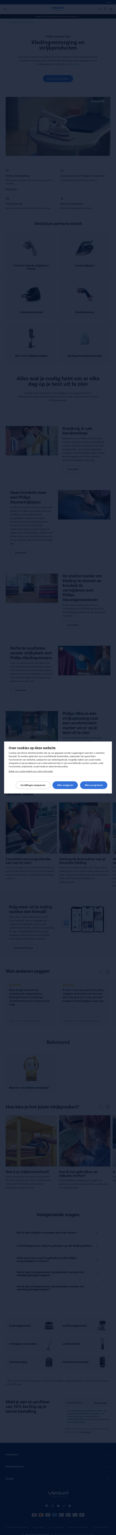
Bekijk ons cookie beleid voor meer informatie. (31, 771)
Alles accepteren (94, 785)
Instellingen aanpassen (33, 785)
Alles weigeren (65, 785)
